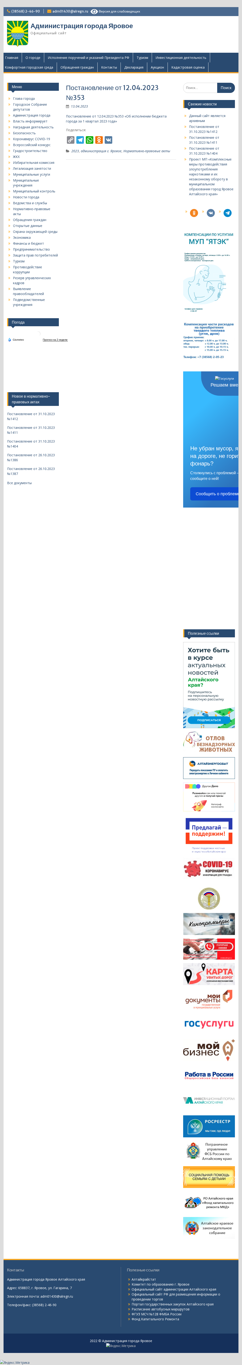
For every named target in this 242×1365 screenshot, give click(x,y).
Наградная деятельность (33, 127)
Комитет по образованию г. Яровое (161, 1284)
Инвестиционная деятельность (181, 57)
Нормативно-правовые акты (146, 151)
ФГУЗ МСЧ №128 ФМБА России (157, 1314)
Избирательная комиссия (33, 162)
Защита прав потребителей (35, 255)
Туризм (142, 57)
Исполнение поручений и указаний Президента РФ (88, 57)
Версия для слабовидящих (119, 11)
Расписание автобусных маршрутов (161, 1309)
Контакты (109, 67)
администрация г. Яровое (101, 151)
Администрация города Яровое (81, 26)
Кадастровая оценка (188, 67)
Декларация (133, 67)
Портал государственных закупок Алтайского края (173, 1304)
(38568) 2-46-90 (25, 11)
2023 (75, 151)
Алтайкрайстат (144, 1279)
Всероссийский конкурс (32, 145)
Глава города (24, 98)
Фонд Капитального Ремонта (155, 1319)
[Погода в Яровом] (38, 335)
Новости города (26, 197)
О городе (33, 57)
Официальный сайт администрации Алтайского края (174, 1289)
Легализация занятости (32, 168)
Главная (11, 57)
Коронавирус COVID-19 (31, 139)
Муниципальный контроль (34, 191)
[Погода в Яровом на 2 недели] (55, 339)
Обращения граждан (77, 67)
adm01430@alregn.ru (70, 11)
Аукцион (157, 67)
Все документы (19, 483)
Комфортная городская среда (29, 67)
